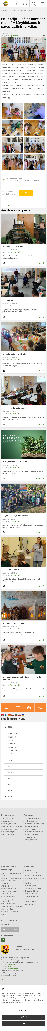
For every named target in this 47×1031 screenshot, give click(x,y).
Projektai (5, 883)
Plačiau (39, 263)
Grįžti (8, 205)
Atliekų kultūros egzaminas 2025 (15, 462)
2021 (10, 785)
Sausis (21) (12, 754)
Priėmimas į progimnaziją (33, 888)
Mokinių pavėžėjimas (31, 840)
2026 (10, 727)
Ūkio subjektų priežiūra (9, 904)
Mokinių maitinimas (31, 834)
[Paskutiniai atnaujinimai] (25, 3)
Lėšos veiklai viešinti (9, 881)
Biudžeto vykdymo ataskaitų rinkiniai (11, 874)
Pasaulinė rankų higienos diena (14, 408)
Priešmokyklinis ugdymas (33, 818)
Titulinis (4, 10)
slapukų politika (18, 1002)
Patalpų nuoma (30, 837)
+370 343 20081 (10, 964)
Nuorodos (28, 870)
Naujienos (13, 10)
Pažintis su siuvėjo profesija (13, 569)
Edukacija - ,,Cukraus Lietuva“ (14, 623)
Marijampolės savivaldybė (25, 950)
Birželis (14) (12, 737)
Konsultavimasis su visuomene (35, 878)
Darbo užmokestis (8, 909)
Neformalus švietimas (32, 826)
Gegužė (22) (12, 740)
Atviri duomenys (30, 904)
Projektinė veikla (26, 10)
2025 (10, 760)
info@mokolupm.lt (11, 968)
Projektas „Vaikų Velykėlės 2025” (15, 516)
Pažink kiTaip (7, 300)
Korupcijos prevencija (32, 896)
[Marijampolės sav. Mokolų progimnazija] (5, 3)
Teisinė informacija (31, 902)
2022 (10, 778)
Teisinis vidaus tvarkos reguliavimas (10, 892)
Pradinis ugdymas (31, 821)
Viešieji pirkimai (7, 886)
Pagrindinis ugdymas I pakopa (35, 824)
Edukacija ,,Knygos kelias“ (13, 247)
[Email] (3, 940)
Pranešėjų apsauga (31, 886)
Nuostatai (5, 914)
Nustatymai (23, 1011)
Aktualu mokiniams (31, 894)
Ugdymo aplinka (7, 821)
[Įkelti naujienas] (16, 3)
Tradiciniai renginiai (9, 832)
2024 (10, 766)
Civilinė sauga (29, 899)
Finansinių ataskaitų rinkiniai (11, 878)
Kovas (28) (12, 747)
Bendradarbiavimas (8, 834)
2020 (10, 791)
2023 (10, 772)
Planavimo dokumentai (10, 912)
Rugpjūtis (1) (13, 734)
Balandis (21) (13, 744)
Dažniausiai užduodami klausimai (32, 882)
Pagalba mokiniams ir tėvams (34, 832)
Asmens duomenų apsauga (34, 875)
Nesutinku (23, 1017)
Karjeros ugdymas (31, 829)
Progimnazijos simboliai (10, 829)
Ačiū (24, 193)
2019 (10, 797)
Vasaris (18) (12, 750)
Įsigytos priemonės (8, 896)
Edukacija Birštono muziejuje (14, 354)
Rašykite (6, 929)
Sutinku (24, 1024)
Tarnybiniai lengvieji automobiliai (8, 900)
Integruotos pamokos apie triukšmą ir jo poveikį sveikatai (21, 678)
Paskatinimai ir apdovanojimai (12, 826)
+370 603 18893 (10, 966)
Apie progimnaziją (8, 818)
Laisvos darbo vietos (9, 889)
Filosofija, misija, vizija (9, 824)
